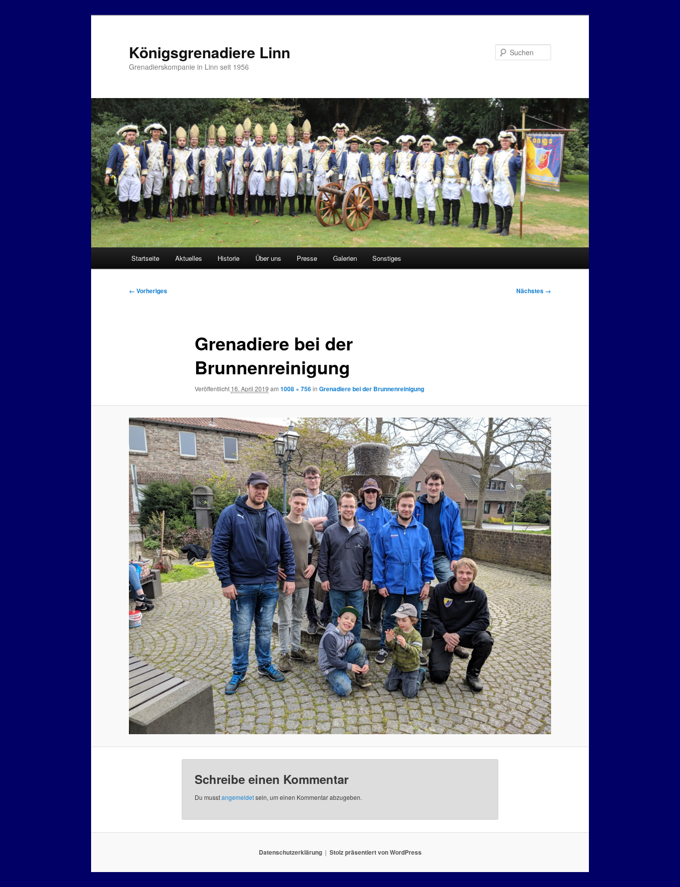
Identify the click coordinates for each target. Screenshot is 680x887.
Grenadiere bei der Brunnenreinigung (371, 388)
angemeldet (238, 797)
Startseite (145, 258)
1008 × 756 (295, 388)
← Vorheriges (148, 290)
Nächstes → (533, 290)
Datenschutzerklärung (290, 852)
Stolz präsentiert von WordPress (376, 852)
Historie (228, 258)
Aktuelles (188, 258)
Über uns (268, 258)
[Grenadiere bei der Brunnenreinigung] (340, 576)
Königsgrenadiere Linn (209, 52)
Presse (307, 258)
